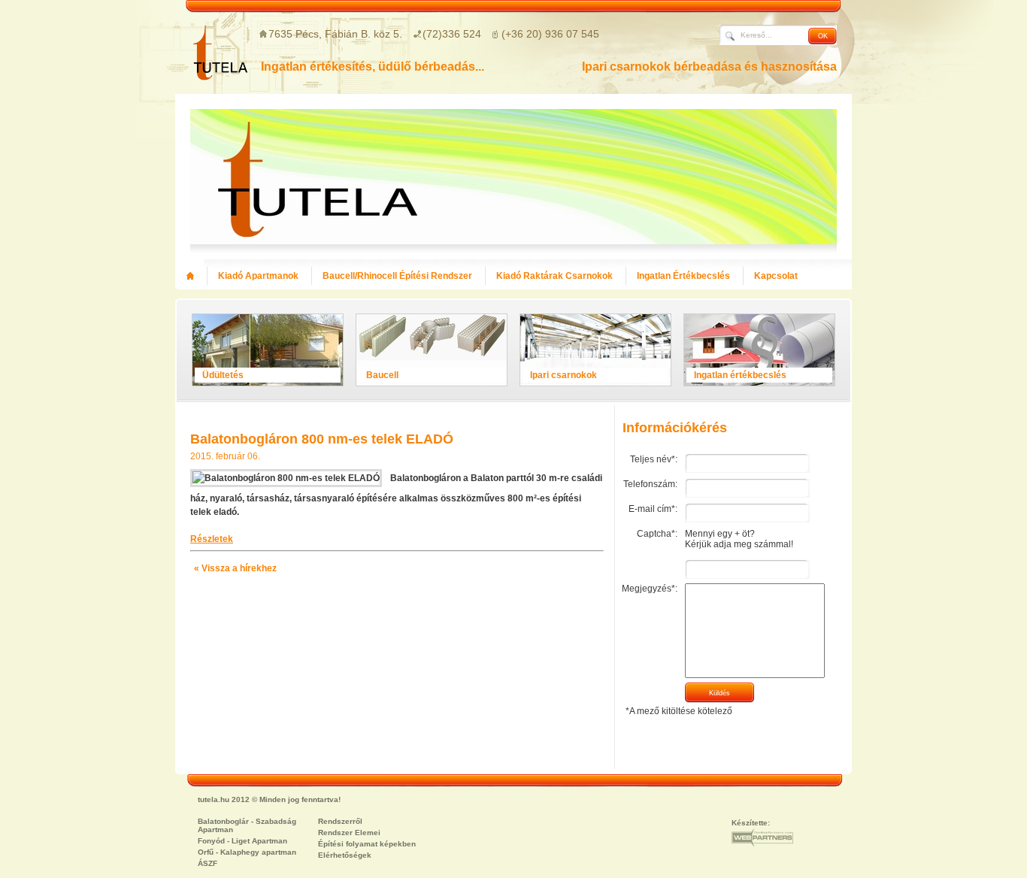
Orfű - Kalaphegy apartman (247, 852)
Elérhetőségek (344, 855)
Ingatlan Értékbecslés (683, 276)
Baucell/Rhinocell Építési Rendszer (397, 276)
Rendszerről (340, 821)
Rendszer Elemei (349, 832)
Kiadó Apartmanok (258, 276)
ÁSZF (207, 863)
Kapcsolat (776, 276)
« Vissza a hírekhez (235, 568)
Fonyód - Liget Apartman (242, 841)
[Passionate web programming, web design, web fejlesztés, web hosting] (762, 837)
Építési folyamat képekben (367, 844)
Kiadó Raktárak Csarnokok (554, 276)
